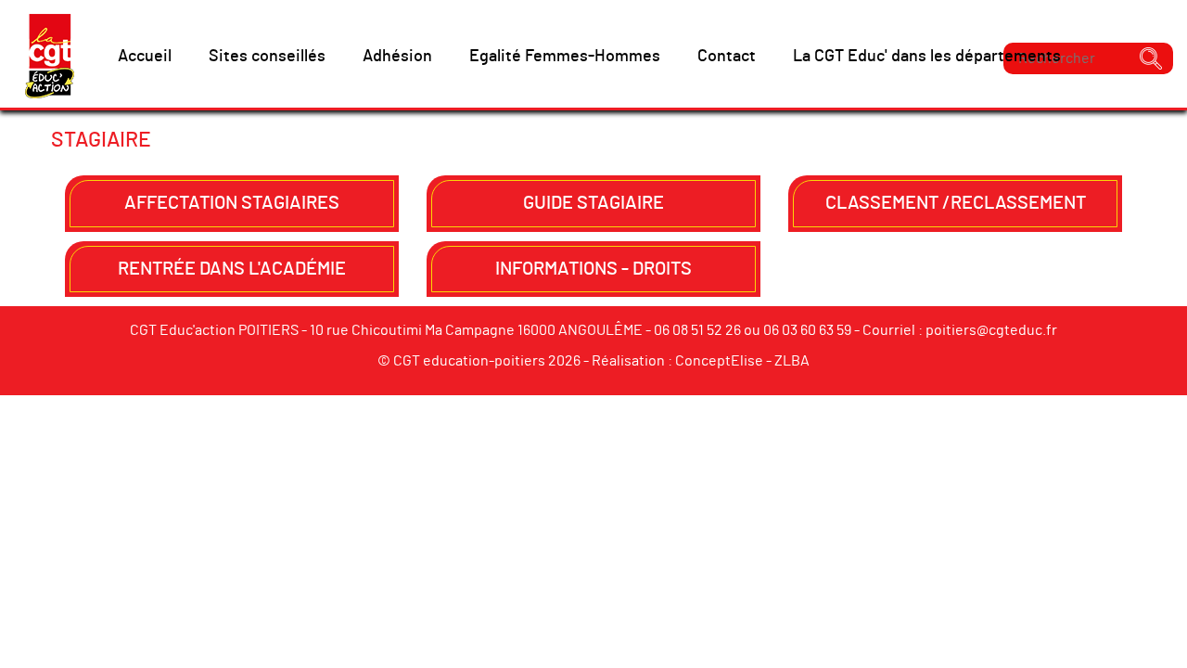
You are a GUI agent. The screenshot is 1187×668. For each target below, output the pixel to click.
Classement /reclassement (955, 203)
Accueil (145, 56)
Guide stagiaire (593, 203)
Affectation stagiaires (231, 203)
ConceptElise (719, 360)
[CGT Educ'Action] (49, 56)
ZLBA (792, 360)
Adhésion (397, 56)
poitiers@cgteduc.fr (991, 330)
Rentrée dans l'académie (232, 269)
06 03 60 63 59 (807, 330)
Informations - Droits (593, 269)
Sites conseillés (267, 56)
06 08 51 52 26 (697, 330)
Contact (726, 56)
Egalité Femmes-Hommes (564, 56)
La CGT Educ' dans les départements (927, 56)
